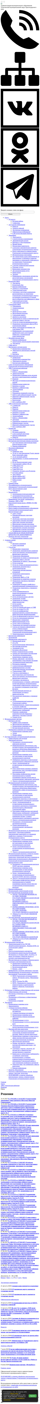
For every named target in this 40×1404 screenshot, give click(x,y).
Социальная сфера (15, 304)
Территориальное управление (22, 634)
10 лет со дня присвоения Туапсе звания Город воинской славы (25, 454)
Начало (3, 1278)
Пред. (8, 1278)
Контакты (15, 354)
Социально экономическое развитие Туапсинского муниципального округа (25, 248)
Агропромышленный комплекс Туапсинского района (22, 702)
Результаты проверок (19, 664)
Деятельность (16, 237)
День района (16, 474)
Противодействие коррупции (18, 1029)
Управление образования (20, 556)
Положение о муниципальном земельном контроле (22, 743)
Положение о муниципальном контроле (25, 839)
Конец (25, 1278)
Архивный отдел (18, 648)
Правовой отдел (17, 605)
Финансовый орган (18, 641)
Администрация (10, 540)
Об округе (12, 219)
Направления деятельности (18, 639)
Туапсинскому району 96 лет (22, 464)
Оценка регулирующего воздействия (24, 653)
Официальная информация (21, 232)
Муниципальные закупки (13, 719)
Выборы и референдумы (20, 388)
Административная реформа (18, 1008)
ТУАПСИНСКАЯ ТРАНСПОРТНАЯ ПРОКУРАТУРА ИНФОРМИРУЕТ (21, 534)
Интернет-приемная (19, 543)
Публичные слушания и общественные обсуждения (22, 990)
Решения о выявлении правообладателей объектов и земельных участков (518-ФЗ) (22, 713)
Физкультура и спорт (19, 311)
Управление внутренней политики (24, 625)
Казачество (12, 428)
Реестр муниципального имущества (20, 951)
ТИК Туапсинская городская (18, 403)
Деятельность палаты (19, 361)
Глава (10, 542)
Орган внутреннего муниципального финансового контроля (24, 553)
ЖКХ (14, 699)
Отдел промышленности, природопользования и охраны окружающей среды (22, 593)
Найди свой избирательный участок (24, 395)
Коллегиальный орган (19, 967)
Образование (16, 306)
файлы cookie (14, 1393)
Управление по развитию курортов (24, 579)
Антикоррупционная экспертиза (23, 1039)
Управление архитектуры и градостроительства (21, 567)
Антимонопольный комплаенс (22, 662)
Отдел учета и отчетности (21, 623)
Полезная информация (16, 448)
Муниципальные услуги (20, 1020)
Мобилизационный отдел (20, 621)
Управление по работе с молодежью (24, 561)
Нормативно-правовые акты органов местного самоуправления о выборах (24, 376)
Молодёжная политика (20, 313)
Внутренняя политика (19, 646)
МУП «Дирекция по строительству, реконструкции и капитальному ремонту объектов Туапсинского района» (24, 985)
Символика (16, 223)
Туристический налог (19, 290)
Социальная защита (18, 315)
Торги (11, 949)
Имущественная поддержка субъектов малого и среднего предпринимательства (24, 961)
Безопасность (13, 492)
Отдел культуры (17, 563)
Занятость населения (19, 317)
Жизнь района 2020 (18, 478)
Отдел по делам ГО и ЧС (20, 609)
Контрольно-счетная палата (18, 347)
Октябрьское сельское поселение (23, 531)
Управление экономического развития (25, 551)
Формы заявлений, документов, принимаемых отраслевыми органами (25, 659)
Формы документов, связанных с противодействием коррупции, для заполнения (24, 1045)
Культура (15, 310)
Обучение (15, 391)
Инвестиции (16, 272)
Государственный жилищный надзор (21, 892)
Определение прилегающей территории (25, 341)
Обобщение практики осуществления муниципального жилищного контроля (25, 799)
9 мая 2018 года (17, 469)
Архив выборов (17, 389)
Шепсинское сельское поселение (23, 524)
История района (17, 221)
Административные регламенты (23, 1013)
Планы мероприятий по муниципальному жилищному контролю (22, 827)
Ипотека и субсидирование (21, 242)
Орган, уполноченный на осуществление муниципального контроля (23, 765)
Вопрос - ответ (17, 969)
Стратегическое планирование (22, 239)
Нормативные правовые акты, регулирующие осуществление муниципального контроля (22, 756)
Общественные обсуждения (18, 738)
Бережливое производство (21, 269)
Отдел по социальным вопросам (23, 618)
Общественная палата (16, 356)
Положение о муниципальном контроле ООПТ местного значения (25, 865)
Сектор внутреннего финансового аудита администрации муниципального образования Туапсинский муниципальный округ (24, 629)
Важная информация (19, 287)
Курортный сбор (17, 285)
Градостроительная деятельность (23, 644)
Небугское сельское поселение (22, 522)
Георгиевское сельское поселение (23, 527)
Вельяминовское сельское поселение (24, 526)
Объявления (16, 357)
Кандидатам (16, 400)
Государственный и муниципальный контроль (20, 737)
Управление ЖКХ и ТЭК (20, 577)
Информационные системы (21, 667)
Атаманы (15, 430)
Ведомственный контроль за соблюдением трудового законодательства (21, 692)
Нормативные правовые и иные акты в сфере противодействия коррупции (25, 1037)
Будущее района (17, 473)
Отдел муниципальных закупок (22, 597)
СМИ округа (13, 345)
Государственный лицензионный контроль (23, 917)
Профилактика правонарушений (23, 497)
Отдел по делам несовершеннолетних (24, 322)
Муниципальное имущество (14, 942)
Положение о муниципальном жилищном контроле (22, 822)
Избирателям (16, 398)
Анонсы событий (18, 228)
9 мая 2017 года (17, 467)
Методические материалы (21, 724)
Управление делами (19, 598)
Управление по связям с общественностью (20, 601)
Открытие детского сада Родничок (23, 471)
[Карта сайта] (20, 48)
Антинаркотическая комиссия (22, 496)
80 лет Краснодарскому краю (22, 462)
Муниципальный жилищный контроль (21, 783)
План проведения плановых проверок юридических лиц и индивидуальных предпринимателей (25, 770)
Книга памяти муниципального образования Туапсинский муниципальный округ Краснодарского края (23, 510)
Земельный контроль (15, 740)
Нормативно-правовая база (21, 349)
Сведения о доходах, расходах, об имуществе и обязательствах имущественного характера (23, 1050)
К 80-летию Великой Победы (22, 233)
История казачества (18, 432)
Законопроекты (14, 1006)
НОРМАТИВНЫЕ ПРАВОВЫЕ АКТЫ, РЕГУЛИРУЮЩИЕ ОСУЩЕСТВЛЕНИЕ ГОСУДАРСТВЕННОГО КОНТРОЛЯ (25, 909)
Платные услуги (17, 267)
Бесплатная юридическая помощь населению (23, 441)
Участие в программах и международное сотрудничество (23, 674)
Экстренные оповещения (20, 230)
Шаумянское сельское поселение (23, 529)
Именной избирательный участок (23, 396)
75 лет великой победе (19, 457)
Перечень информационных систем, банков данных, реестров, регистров (23, 1072)
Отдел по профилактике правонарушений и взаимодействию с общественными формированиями (25, 612)
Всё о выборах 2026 (19, 402)
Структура (12, 547)
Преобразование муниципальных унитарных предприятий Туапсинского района (24, 973)
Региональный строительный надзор (21, 891)
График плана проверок (20, 722)
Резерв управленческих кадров (22, 651)
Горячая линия (13, 483)
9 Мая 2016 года (17, 465)
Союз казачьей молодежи (20, 434)
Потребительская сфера (16, 338)
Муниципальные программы (22, 255)
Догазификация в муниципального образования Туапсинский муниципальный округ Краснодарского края (23, 486)
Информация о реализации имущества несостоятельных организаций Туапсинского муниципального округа (25, 277)
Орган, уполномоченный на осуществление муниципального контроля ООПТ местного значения (24, 875)
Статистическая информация (22, 666)
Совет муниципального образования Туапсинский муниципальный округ (21, 365)
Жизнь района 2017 (18, 476)
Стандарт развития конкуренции (23, 265)
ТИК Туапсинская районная (18, 368)
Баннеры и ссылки (18, 386)
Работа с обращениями (19, 372)
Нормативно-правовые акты (21, 963)
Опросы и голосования (20, 288)
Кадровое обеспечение (19, 650)
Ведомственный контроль (21, 728)
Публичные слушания (16, 1001)
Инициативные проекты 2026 (22, 538)
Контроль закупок (14, 721)
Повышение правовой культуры (23, 393)
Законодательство (18, 373)
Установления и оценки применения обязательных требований (24, 709)
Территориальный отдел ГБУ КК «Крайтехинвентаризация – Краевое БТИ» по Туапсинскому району (24, 945)
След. (20, 1278)
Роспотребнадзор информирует (19, 506)
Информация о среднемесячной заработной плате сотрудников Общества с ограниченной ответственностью (22, 333)
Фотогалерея (13, 450)
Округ (7, 217)
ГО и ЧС (15, 643)
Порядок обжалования (16, 1070)
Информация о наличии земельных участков (23, 970)
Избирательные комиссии (21, 384)
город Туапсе (16, 513)
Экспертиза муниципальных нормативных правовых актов (22, 656)
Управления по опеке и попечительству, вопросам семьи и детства (25, 319)
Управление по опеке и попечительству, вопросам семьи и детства (25, 558)
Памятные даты (17, 451)
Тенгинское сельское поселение (22, 520)
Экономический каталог (20, 240)
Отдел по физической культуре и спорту (25, 616)
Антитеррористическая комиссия (23, 494)
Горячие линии (6, 1368)
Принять (32, 1396)
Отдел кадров (16, 604)
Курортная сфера (14, 281)
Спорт (14, 481)
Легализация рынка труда (20, 271)
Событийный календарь (20, 302)
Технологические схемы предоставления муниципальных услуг (25, 1026)
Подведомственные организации (23, 669)
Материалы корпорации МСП (22, 965)
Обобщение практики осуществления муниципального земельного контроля (25, 760)
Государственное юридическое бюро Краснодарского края (24, 443)
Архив (14, 733)
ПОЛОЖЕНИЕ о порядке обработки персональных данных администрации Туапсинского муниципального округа (21, 1076)
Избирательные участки (20, 423)
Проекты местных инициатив (18, 536)
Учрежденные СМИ (19, 671)
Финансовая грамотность (20, 246)
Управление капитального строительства (21, 574)
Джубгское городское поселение (23, 519)
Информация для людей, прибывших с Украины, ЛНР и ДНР (21, 500)
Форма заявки (17, 735)
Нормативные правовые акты (22, 726)
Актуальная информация (17, 225)
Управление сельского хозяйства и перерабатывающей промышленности (25, 585)
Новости (15, 226)
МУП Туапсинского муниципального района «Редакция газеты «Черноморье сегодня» (25, 977)
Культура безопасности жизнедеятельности (23, 439)
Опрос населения (18, 545)
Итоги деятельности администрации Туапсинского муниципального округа (25, 252)
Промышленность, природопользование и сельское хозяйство (25, 705)
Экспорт (15, 274)
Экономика (12, 235)
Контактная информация (20, 363)
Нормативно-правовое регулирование (21, 729)
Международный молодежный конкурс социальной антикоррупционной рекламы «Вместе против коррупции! (25, 1032)
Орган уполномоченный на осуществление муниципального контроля (23, 848)
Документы (16, 283)
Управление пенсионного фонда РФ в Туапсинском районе (25, 324)
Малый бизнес (17, 244)
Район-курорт (17, 480)
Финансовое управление (20, 549)
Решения (15, 379)
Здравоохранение (18, 308)
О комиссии (16, 405)
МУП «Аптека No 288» (20, 981)
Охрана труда (16, 717)
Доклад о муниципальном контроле (24, 781)
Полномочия (13, 637)
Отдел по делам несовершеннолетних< (25, 565)
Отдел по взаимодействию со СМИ (24, 607)
